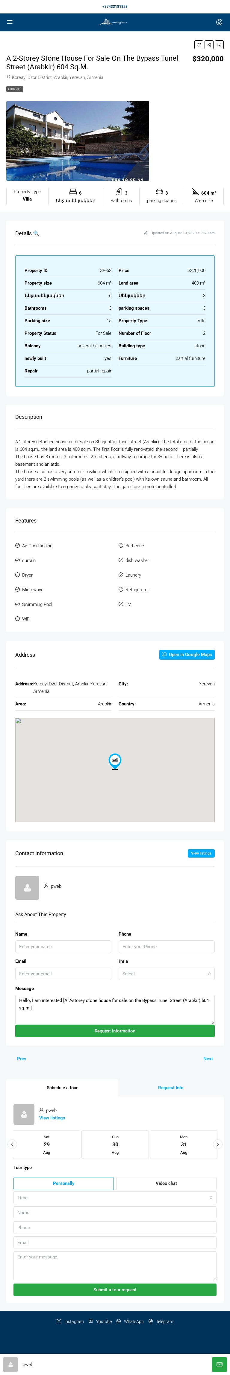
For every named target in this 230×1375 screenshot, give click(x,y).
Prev (21, 1058)
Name (21, 934)
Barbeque (134, 546)
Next (208, 1058)
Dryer (27, 575)
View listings (201, 853)
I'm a (123, 961)
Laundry (133, 575)
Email (20, 961)
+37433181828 (115, 6)
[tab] (62, 1088)
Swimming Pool (37, 604)
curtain (29, 560)
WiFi (26, 619)
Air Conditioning (37, 546)
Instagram (73, 1321)
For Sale (14, 89)
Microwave (32, 589)
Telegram (164, 1321)
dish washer (137, 560)
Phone (125, 934)
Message (24, 988)
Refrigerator (137, 589)
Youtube (103, 1321)
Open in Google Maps (190, 654)
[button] (198, 44)
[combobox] (167, 974)
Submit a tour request (115, 1289)
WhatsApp (133, 1321)
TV (128, 604)
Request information (115, 1031)
